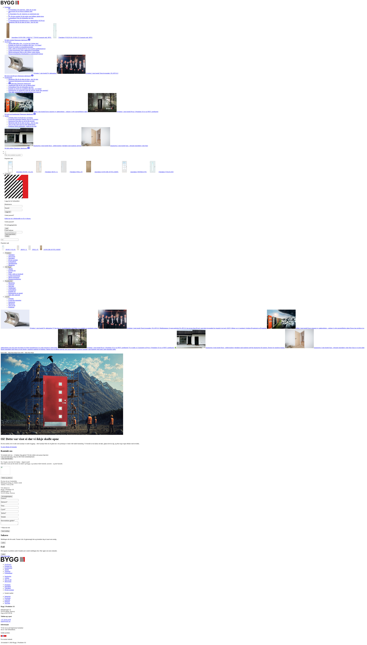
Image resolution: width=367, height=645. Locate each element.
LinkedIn (7, 600)
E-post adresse (9, 230)
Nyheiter (11, 298)
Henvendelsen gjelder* (8, 520)
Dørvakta (11, 286)
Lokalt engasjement (14, 275)
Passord (7, 208)
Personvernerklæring (14, 279)
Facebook (8, 598)
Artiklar (7, 578)
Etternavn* (4, 502)
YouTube (7, 603)
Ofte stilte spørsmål (14, 295)
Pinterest (7, 601)
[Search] (5, 153)
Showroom (11, 256)
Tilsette (10, 269)
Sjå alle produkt (9, 40)
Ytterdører (11, 255)
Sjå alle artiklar (9, 148)
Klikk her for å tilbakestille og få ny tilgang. (18, 218)
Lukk (6, 228)
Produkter (8, 585)
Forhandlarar (12, 261)
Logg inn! (7, 212)
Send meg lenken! (10, 234)
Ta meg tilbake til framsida (9, 447)
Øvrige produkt (13, 260)
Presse (10, 272)
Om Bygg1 (8, 564)
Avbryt (7, 236)
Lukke (3, 542)
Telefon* (3, 513)
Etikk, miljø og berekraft (15, 274)
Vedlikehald (12, 288)
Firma (2, 506)
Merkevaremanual (13, 277)
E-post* (3, 509)
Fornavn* (4, 498)
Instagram (8, 596)
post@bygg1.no (5, 621)
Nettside (3, 517)
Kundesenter (8, 568)
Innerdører (11, 258)
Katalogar (11, 307)
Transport (11, 284)
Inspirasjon (11, 302)
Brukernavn (8, 204)
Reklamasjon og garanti (15, 293)
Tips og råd (11, 305)
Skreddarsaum (12, 263)
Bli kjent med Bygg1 (11, 76)
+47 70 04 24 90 (6, 619)
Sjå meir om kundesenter (12, 114)
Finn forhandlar (5, 556)
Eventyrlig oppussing (14, 300)
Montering (11, 265)
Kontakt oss (12, 270)
